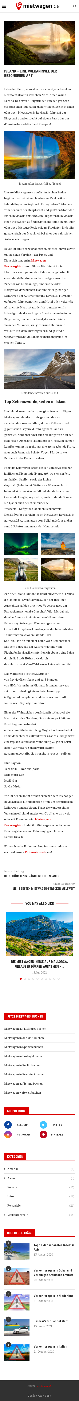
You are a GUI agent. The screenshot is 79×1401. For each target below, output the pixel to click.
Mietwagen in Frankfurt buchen (24, 1074)
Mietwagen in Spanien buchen (23, 1047)
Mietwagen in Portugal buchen (24, 1056)
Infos (40, 1196)
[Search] (75, 6)
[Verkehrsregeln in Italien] (16, 1352)
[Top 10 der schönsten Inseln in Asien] (16, 1251)
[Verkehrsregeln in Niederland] (16, 1302)
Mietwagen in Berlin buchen (22, 1065)
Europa (40, 1187)
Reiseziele (40, 1205)
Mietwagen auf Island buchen (23, 1083)
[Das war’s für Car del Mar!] (16, 1327)
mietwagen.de (44, 1386)
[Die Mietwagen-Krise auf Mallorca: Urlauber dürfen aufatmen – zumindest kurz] (39, 934)
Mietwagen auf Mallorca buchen (25, 1029)
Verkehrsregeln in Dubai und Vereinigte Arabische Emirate (54, 1273)
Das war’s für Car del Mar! (51, 1321)
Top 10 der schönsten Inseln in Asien (54, 1247)
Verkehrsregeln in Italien (50, 1346)
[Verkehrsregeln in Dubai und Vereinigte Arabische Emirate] (16, 1276)
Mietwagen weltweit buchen (22, 1092)
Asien (40, 1178)
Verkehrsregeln (40, 1215)
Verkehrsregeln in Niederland (54, 1296)
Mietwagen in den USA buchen (24, 1038)
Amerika (40, 1169)
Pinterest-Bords (36, 852)
